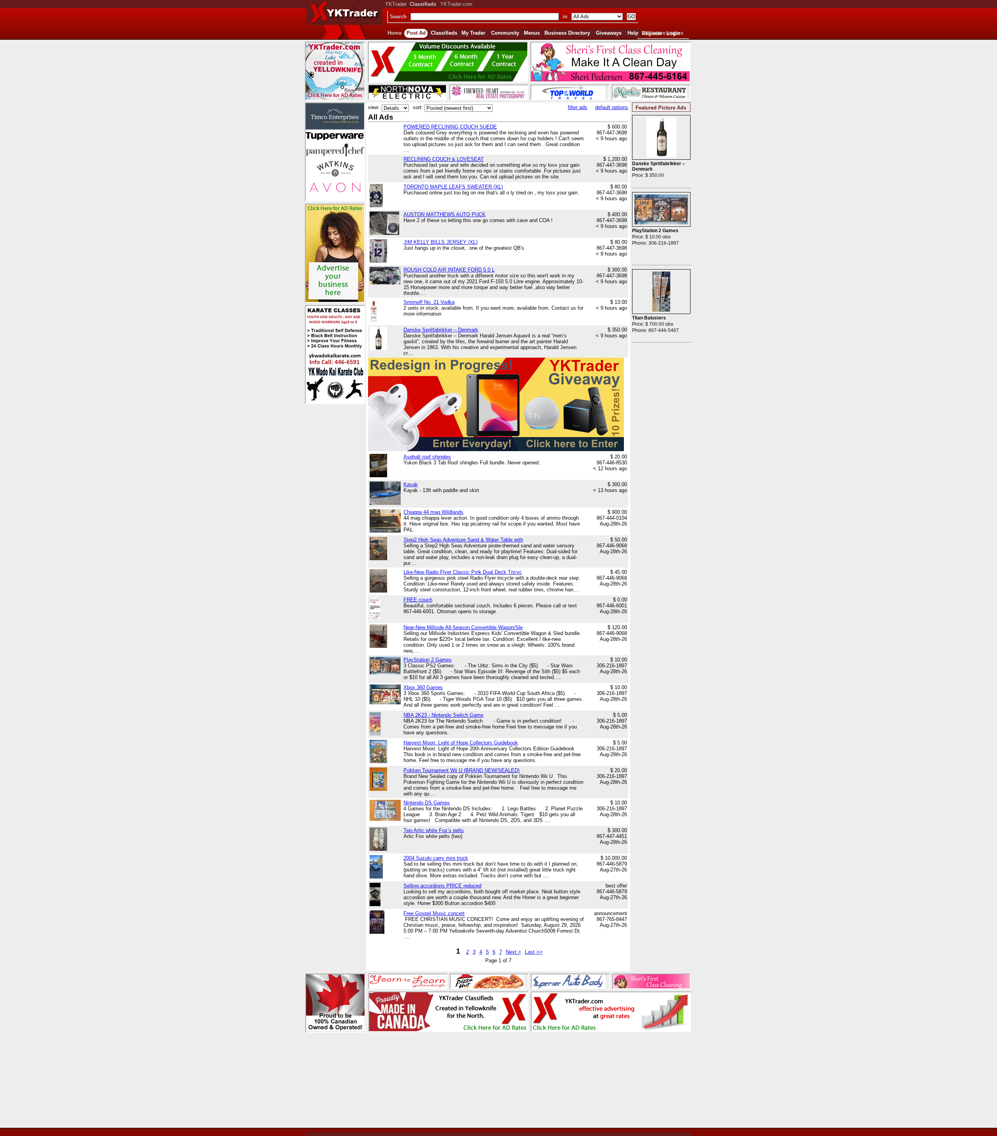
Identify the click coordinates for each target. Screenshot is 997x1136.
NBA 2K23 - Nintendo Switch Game (443, 715)
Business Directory (567, 33)
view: (374, 107)
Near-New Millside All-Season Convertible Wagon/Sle (463, 627)
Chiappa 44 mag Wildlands (433, 512)
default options (611, 107)
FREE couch (417, 600)
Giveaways (609, 33)
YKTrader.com (456, 4)
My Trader (473, 33)
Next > (513, 952)
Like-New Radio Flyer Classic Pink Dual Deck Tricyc (462, 572)
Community (505, 33)
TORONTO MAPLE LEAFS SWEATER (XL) (453, 187)
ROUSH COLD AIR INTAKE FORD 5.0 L (449, 270)
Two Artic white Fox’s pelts (433, 830)
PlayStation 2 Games (427, 660)
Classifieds (444, 33)
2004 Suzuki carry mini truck (435, 858)
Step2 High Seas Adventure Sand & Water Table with (463, 540)
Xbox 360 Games (423, 687)
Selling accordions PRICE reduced (442, 886)
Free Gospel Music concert (434, 913)
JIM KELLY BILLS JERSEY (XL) (440, 242)
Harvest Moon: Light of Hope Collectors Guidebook (460, 743)
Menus (532, 33)
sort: (418, 107)
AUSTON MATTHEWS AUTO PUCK (444, 214)
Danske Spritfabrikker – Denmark (440, 330)
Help (632, 33)
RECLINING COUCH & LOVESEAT (443, 159)
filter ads (577, 107)
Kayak (410, 484)
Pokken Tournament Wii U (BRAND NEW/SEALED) (461, 770)
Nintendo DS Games (426, 803)
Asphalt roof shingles (427, 457)
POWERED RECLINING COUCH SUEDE (450, 127)
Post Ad (416, 33)
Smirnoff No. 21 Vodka (428, 302)
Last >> (534, 952)
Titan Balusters (649, 318)
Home (395, 33)
